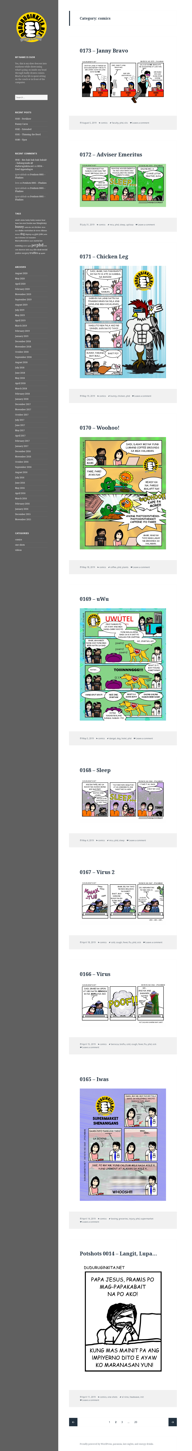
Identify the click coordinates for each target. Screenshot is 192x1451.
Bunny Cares (21, 124)
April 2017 (20, 435)
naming (19, 245)
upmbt (43, 253)
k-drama (22, 238)
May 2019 (20, 315)
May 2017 (20, 430)
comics (18, 539)
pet (33, 245)
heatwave (134, 1396)
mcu (112, 224)
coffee (113, 567)
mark (31, 241)
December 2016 (23, 451)
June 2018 (20, 372)
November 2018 (23, 346)
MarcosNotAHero (22, 241)
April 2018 (20, 383)
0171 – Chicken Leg (104, 256)
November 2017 (23, 409)
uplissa (129, 224)
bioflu (122, 1044)
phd (39, 245)
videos (18, 550)
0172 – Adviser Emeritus (111, 154)
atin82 (17, 220)
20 (136, 1422)
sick (27, 249)
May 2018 (20, 378)
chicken (37, 227)
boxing (114, 1218)
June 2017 (20, 425)
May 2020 (20, 278)
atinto (23, 220)
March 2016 (21, 498)
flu (130, 942)
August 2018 (21, 362)
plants (125, 567)
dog (22, 234)
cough (119, 942)
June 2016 (20, 482)
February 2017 (22, 440)
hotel (124, 738)
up (39, 253)
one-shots (20, 544)
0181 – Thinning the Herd (28, 134)
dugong (28, 234)
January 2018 (21, 399)
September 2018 (23, 357)
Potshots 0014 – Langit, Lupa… (118, 1253)
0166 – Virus (95, 973)
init (142, 1396)
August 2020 (21, 273)
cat (32, 227)
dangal (112, 738)
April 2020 (20, 283)
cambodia (27, 227)
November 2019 (23, 294)
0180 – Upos (21, 139)
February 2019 (22, 330)
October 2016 (21, 461)
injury (132, 1218)
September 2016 (23, 467)
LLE (27, 238)
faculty (115, 122)
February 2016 (22, 503)
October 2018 (21, 351)
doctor (17, 234)
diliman (44, 230)
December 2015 (23, 514)
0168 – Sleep (95, 770)
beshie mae (31, 223)
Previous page (73, 1422)
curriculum (28, 230)
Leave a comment (140, 122)
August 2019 (21, 304)
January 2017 (21, 446)
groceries (123, 1218)
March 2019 (21, 325)
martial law (38, 241)
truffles (34, 252)
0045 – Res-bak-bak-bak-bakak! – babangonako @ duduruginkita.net (31, 163)
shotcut (22, 249)
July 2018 (19, 367)
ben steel (23, 223)
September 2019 (23, 299)
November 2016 (23, 456)
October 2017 (21, 414)
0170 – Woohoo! (100, 427)
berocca (115, 1044)
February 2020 (22, 289)
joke (41, 234)
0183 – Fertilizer (23, 118)
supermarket (147, 1218)
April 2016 (20, 493)
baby (27, 220)
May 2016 (20, 488)
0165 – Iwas (94, 1079)
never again (27, 246)
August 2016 (21, 472)
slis (35, 249)
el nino (125, 1396)
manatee (32, 238)
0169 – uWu (94, 598)
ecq (32, 234)
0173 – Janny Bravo (104, 50)
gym (36, 234)
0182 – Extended (23, 129)
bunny (19, 227)
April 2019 (20, 320)
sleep (31, 250)
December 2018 (23, 341)
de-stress (37, 230)
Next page (172, 1422)
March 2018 (21, 388)
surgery (25, 253)
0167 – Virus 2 (97, 872)
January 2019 (21, 336)
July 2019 (19, 310)
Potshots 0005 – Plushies (34, 182)
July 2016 (19, 477)
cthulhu (21, 230)
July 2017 (19, 419)
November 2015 (23, 519)
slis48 (39, 249)
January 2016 (21, 508)
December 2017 (23, 404)
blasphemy (42, 223)
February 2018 (22, 393)
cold (113, 942)
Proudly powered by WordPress (96, 1443)
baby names (35, 220)
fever (125, 942)
